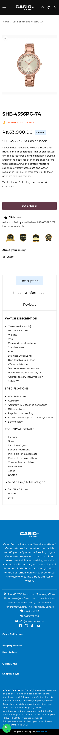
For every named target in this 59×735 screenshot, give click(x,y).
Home (6, 21)
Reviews (29, 304)
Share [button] (10, 256)
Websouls (42, 731)
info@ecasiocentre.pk (14, 721)
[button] (4, 7)
